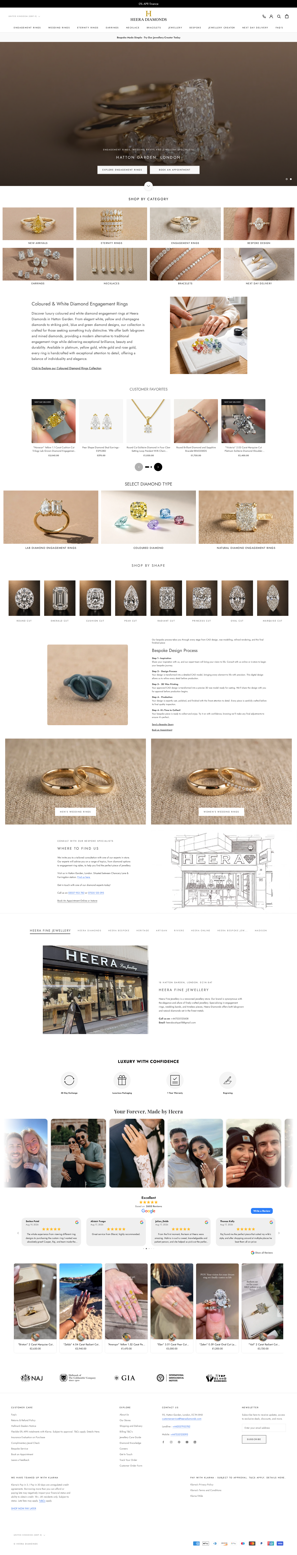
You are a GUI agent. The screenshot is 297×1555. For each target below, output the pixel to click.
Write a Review (261, 1211)
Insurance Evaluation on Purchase (28, 1437)
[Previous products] (139, 467)
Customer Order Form (131, 1465)
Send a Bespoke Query (163, 724)
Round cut (24, 620)
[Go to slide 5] (146, 1248)
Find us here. (83, 877)
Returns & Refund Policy (23, 1420)
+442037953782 (181, 1426)
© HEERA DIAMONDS (26, 1543)
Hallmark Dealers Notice (23, 1426)
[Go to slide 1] (147, 467)
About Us (124, 1414)
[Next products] (158, 467)
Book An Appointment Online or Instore (77, 900)
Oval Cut (237, 620)
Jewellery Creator (221, 27)
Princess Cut (201, 620)
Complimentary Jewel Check (25, 1443)
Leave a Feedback (20, 1460)
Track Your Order (128, 1460)
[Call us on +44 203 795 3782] (264, 16)
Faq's (13, 1414)
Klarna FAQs (196, 1496)
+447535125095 (179, 1434)
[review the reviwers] (77, 1223)
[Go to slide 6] (149, 1248)
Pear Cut (130, 620)
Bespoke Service (19, 1448)
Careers (124, 1448)
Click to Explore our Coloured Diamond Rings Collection (66, 368)
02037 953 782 (76, 892)
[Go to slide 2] (151, 467)
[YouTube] (187, 1442)
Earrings (112, 27)
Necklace (133, 27)
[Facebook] (163, 1442)
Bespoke (195, 27)
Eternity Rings (88, 27)
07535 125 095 (96, 892)
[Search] (279, 16)
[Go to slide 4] (143, 1248)
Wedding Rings (59, 27)
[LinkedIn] (195, 1442)
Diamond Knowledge (130, 1443)
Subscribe (254, 1439)
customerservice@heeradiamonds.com (181, 1418)
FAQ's (279, 27)
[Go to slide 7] (151, 1248)
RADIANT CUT (166, 620)
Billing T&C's (126, 1431)
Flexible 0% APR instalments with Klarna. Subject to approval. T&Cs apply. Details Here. (55, 1431)
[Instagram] (171, 1442)
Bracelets (154, 27)
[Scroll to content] (148, 186)
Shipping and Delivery (131, 1426)
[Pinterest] (179, 1442)
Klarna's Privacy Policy (201, 1484)
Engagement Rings (27, 27)
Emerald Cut (60, 620)
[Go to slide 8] (153, 1248)
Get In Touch (126, 1454)
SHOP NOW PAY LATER (23, 1508)
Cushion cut (95, 620)
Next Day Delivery (255, 27)
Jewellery (175, 27)
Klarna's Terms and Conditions (205, 1490)
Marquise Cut (273, 620)
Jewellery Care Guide (130, 1437)
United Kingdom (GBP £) (23, 16)
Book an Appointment (162, 730)
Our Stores (125, 1420)
